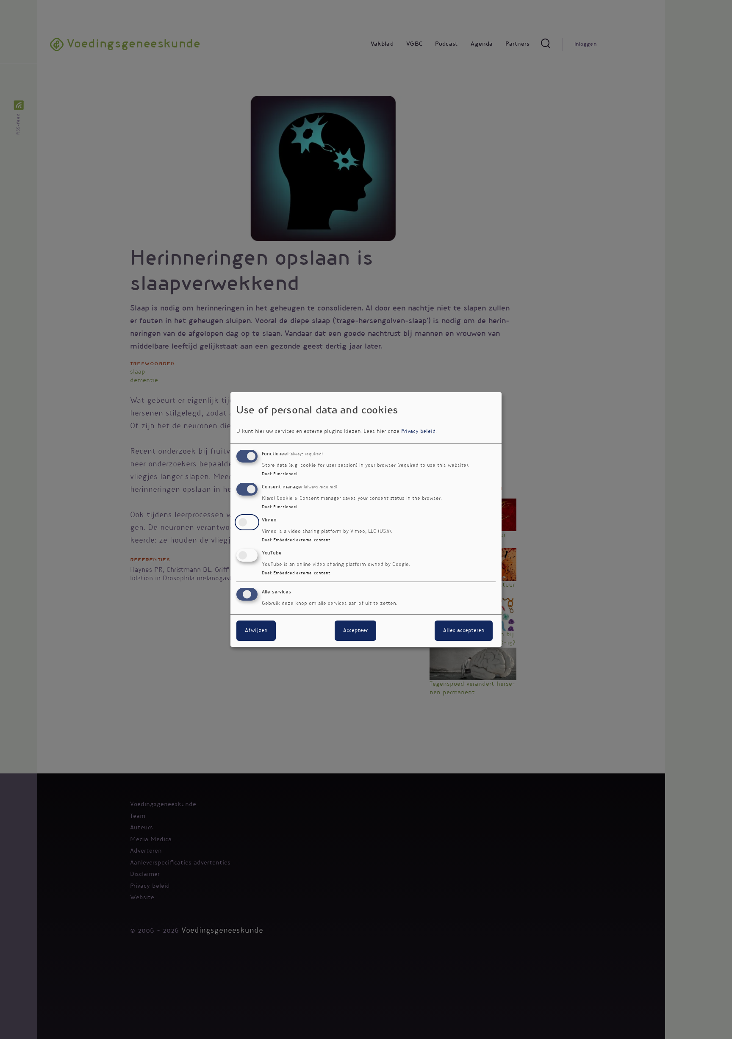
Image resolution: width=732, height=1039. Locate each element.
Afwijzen (256, 630)
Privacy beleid (418, 431)
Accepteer (355, 630)
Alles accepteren (463, 630)
